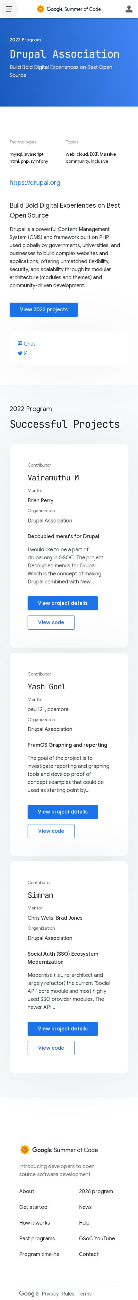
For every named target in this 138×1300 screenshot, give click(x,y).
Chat (26, 344)
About (26, 1191)
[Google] (29, 1293)
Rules (68, 1294)
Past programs (37, 1238)
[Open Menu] (9, 9)
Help (84, 1223)
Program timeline (39, 1254)
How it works (34, 1223)
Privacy (50, 1294)
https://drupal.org (35, 183)
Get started (33, 1207)
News (85, 1207)
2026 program (96, 1191)
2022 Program (25, 40)
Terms (85, 1294)
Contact (89, 1254)
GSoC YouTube (97, 1238)
